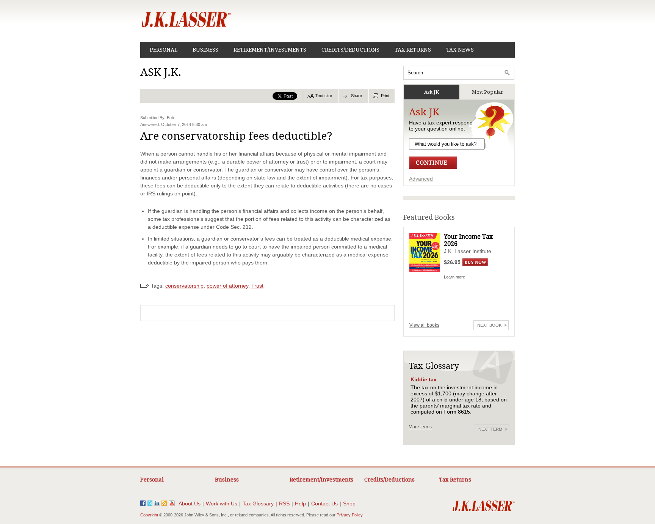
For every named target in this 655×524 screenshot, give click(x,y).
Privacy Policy (349, 515)
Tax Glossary (258, 503)
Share (356, 95)
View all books (424, 325)
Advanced (421, 179)
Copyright (149, 515)
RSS (284, 503)
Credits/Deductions (350, 50)
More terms (420, 427)
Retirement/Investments (269, 50)
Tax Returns (413, 50)
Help (300, 503)
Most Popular (487, 92)
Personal (163, 50)
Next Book (489, 325)
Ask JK (431, 92)
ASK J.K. (160, 72)
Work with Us (221, 503)
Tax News (460, 50)
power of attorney (227, 286)
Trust (257, 286)
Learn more (454, 277)
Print (385, 95)
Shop (349, 503)
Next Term (490, 429)
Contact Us (324, 503)
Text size (323, 95)
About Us (190, 503)
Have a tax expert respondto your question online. (441, 126)
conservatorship (184, 286)
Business (205, 50)
